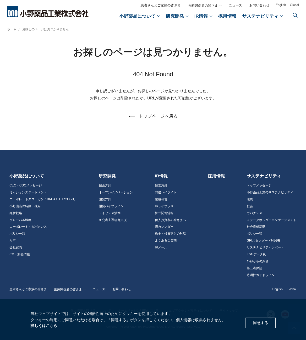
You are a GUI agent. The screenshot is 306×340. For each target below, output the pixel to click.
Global (294, 5)
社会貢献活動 (256, 226)
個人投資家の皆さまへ (170, 220)
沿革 (13, 240)
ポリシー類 (17, 233)
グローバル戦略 (20, 220)
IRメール (161, 247)
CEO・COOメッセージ (26, 185)
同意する (260, 323)
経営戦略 (16, 213)
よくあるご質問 (166, 240)
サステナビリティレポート (265, 247)
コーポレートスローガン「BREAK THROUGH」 (43, 199)
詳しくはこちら (44, 326)
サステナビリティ (264, 176)
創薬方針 (105, 185)
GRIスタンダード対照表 (263, 240)
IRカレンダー (164, 226)
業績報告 (161, 199)
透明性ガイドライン (261, 275)
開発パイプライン (111, 206)
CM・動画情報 (20, 254)
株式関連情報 (164, 213)
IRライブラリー (166, 206)
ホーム (11, 29)
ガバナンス (254, 213)
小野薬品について (27, 176)
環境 (250, 199)
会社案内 (16, 247)
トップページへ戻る (158, 116)
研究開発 (107, 176)
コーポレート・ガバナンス (28, 226)
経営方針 (161, 185)
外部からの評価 (257, 261)
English (281, 5)
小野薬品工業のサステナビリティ (270, 192)
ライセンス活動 (109, 213)
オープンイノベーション (116, 192)
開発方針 (105, 199)
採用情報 (216, 176)
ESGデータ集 (256, 254)
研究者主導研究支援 (113, 220)
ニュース (235, 5)
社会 (250, 206)
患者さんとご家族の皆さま (161, 5)
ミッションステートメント (28, 192)
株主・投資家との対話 (170, 233)
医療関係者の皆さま (203, 5)
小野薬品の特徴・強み (25, 206)
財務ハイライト (166, 192)
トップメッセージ (259, 185)
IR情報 (161, 176)
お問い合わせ (259, 5)
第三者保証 (254, 268)
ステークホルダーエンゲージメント (271, 220)
